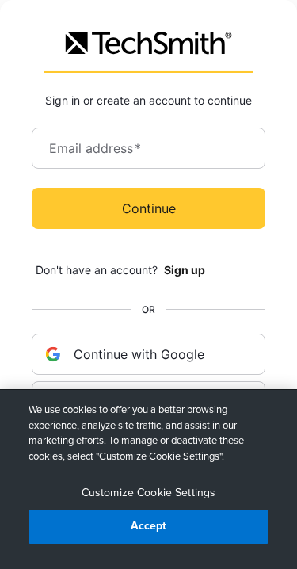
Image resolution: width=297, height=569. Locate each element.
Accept (149, 526)
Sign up (184, 270)
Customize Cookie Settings (149, 492)
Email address (95, 148)
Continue (149, 208)
